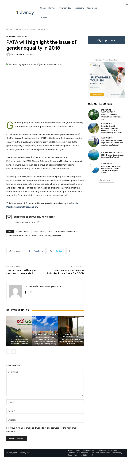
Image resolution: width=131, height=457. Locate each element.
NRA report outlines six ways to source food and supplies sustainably (112, 143)
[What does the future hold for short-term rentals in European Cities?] (93, 168)
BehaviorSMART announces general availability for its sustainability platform (111, 129)
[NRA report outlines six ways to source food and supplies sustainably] (93, 141)
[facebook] (25, 292)
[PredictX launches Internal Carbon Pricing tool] (93, 114)
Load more (105, 180)
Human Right (38, 231)
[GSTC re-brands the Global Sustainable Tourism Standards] (19, 331)
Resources (106, 123)
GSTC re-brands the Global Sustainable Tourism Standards (19, 341)
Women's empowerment (50, 235)
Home (9, 29)
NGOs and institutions (111, 152)
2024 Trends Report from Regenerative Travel (112, 156)
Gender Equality (23, 231)
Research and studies (44, 334)
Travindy (19, 55)
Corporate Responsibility (70, 335)
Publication (106, 164)
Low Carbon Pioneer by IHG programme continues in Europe (71, 341)
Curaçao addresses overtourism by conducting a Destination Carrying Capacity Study (45, 340)
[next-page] (13, 351)
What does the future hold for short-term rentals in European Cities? (110, 169)
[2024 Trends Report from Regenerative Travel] (93, 154)
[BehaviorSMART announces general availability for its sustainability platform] (93, 128)
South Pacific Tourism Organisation (43, 286)
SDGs (49, 231)
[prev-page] (8, 351)
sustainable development (66, 231)
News (25, 37)
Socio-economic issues (24, 29)
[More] (69, 251)
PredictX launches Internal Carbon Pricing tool (111, 117)
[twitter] (31, 292)
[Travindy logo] (24, 13)
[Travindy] (9, 54)
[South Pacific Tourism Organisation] (15, 291)
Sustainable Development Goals (22, 235)
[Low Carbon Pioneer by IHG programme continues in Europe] (71, 331)
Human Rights (43, 29)
